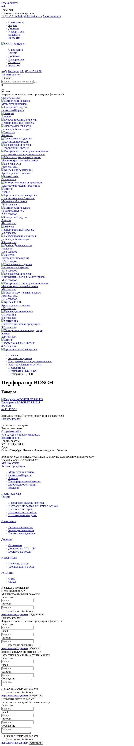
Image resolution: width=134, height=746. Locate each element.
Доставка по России (20, 551)
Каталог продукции (13, 466)
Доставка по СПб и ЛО (22, 548)
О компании (15, 22)
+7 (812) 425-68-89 (12, 16)
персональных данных (14, 614)
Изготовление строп (20, 509)
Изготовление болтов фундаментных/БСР (33, 505)
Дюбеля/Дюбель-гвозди (22, 484)
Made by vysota (10, 462)
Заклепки (14, 487)
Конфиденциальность (21, 530)
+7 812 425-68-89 (11, 434)
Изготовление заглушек (22, 515)
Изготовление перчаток (22, 512)
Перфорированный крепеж (24, 481)
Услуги (12, 25)
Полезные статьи (18, 563)
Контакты (14, 37)
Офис (11, 578)
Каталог (7, 78)
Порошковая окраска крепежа (26, 502)
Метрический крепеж (21, 471)
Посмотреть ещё (11, 493)
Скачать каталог (11, 97)
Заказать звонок (52, 16)
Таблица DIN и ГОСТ (21, 566)
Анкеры (13, 478)
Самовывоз (15, 545)
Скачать (34, 648)
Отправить (36, 695)
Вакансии (14, 34)
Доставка (13, 28)
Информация (16, 31)
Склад (12, 581)
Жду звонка (36, 614)
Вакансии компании (20, 527)
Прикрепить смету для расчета (19, 688)
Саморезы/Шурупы (19, 475)
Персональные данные (21, 533)
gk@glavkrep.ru (33, 16)
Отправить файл (11, 431)
